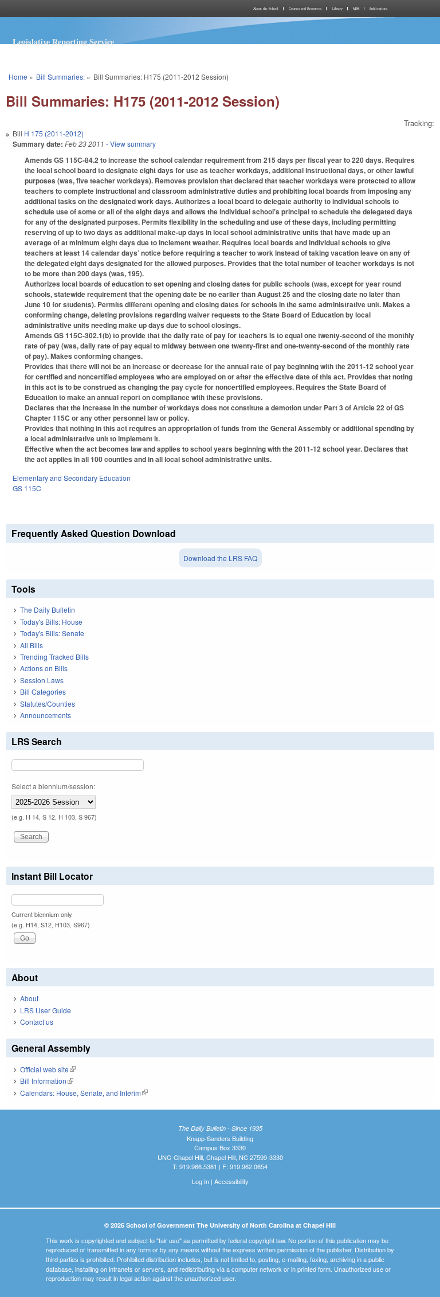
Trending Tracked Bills (54, 656)
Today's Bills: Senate (52, 633)
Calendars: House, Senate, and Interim (84, 1093)
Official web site (48, 1069)
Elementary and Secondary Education (72, 478)
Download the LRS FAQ (220, 558)
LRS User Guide (45, 1010)
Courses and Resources (305, 8)
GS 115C (27, 488)
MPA (356, 8)
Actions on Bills (44, 668)
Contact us (36, 1021)
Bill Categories (43, 691)
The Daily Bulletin (47, 609)
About (29, 998)
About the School (265, 8)
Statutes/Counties (47, 703)
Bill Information (46, 1081)
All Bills (31, 645)
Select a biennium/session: (53, 786)
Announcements (45, 715)
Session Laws (42, 680)
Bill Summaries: (60, 76)
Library (337, 8)
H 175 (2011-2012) (54, 133)
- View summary (130, 143)
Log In (200, 1181)
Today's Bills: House (51, 621)
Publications (378, 8)
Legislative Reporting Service (63, 42)
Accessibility (231, 1181)
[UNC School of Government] (111, 8)
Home (18, 76)
